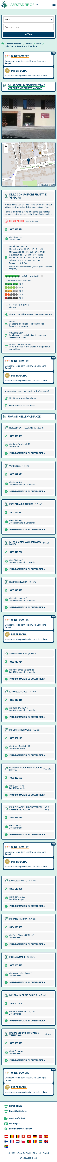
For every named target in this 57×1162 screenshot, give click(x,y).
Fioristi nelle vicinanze (24, 416)
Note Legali (14, 1123)
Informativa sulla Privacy (20, 1128)
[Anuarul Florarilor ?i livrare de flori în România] (35, 1141)
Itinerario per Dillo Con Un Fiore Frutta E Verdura (30, 314)
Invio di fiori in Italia (18, 1111)
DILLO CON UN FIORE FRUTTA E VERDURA (27, 196)
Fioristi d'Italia (15, 1106)
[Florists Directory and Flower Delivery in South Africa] (6, 1146)
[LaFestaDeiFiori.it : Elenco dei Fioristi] (19, 4)
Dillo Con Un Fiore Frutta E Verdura (21, 46)
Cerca (28, 34)
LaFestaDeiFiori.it (13, 43)
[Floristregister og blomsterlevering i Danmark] (40, 1136)
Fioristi (29, 43)
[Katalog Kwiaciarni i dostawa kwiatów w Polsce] (23, 1141)
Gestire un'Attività (17, 1118)
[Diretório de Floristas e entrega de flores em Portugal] (29, 1141)
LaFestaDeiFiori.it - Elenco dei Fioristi (32, 1153)
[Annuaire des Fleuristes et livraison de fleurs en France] (12, 1141)
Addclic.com (31, 1158)
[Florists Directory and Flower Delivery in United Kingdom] (46, 1141)
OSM (53, 185)
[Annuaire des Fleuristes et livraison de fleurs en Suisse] (29, 1136)
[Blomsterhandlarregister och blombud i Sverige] (40, 1141)
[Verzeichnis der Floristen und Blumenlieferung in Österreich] (6, 1136)
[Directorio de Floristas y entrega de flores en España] (46, 1136)
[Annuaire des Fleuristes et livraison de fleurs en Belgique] (12, 1136)
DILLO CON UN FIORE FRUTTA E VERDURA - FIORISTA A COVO (26, 87)
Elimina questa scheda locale (22, 405)
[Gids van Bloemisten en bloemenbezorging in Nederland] (18, 1141)
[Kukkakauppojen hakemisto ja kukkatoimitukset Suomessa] (6, 1141)
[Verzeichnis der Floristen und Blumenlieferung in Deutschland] (35, 1136)
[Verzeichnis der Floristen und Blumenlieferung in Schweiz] (23, 1136)
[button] (28, 161)
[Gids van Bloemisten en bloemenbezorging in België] (18, 1136)
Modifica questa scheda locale (22, 398)
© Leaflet (44, 185)
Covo (38, 43)
